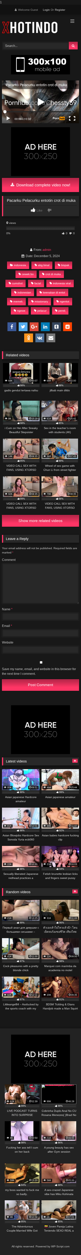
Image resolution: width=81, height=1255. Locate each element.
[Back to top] (68, 1244)
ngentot (64, 301)
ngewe (21, 310)
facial (37, 283)
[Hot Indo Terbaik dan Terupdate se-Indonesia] (33, 27)
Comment (9, 559)
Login (46, 9)
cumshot (17, 283)
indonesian (24, 292)
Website (7, 642)
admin (46, 249)
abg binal (43, 265)
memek (18, 301)
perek (61, 310)
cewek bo (28, 274)
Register (60, 9)
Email (7, 626)
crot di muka (53, 274)
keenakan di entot (54, 292)
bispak (65, 265)
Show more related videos (40, 521)
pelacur (42, 310)
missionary (41, 301)
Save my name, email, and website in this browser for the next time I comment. (39, 671)
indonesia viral (62, 283)
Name (7, 609)
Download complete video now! (42, 185)
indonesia (20, 265)
